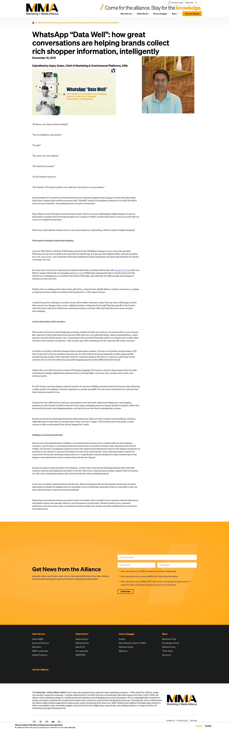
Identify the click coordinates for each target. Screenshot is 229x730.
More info (72, 727)
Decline (208, 725)
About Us (166, 655)
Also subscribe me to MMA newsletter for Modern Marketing (148, 571)
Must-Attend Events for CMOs (132, 643)
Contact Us (170, 720)
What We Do (142, 14)
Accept (199, 726)
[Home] (33, 23)
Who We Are (126, 14)
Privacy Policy (182, 720)
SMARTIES (80, 655)
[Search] (196, 2)
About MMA (37, 639)
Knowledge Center (170, 643)
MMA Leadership (40, 651)
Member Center (126, 647)
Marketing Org (82, 643)
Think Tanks (167, 651)
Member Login (177, 2)
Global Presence (39, 655)
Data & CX (80, 647)
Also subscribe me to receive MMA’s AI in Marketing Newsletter (149, 576)
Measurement (81, 639)
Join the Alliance (192, 14)
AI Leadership (81, 651)
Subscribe (189, 2)
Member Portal (169, 639)
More (176, 14)
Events (122, 639)
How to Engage (160, 14)
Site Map (193, 720)
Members (36, 647)
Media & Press (168, 647)
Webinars (123, 651)
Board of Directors (40, 643)
